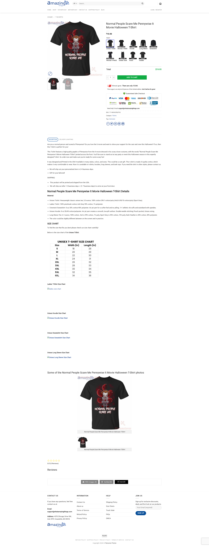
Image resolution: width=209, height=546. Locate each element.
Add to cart (132, 77)
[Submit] (142, 3)
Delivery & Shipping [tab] (66, 139)
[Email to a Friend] (115, 123)
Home (49, 10)
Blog (102, 10)
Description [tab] (53, 139)
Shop (54, 10)
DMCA (108, 518)
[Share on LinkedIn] (123, 123)
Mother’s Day (72, 10)
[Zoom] (50, 74)
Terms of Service (83, 510)
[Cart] (160, 3)
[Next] (99, 48)
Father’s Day (62, 10)
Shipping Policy (94, 10)
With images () (91, 482)
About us (80, 506)
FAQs (108, 514)
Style (108, 38)
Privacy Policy (82, 518)
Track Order (110, 510)
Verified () (107, 482)
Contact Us (83, 10)
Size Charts (110, 506)
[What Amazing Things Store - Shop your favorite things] (58, 3)
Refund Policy (82, 514)
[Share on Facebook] (108, 123)
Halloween (112, 119)
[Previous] (51, 48)
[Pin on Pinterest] (119, 123)
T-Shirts (59, 17)
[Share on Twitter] (111, 123)
